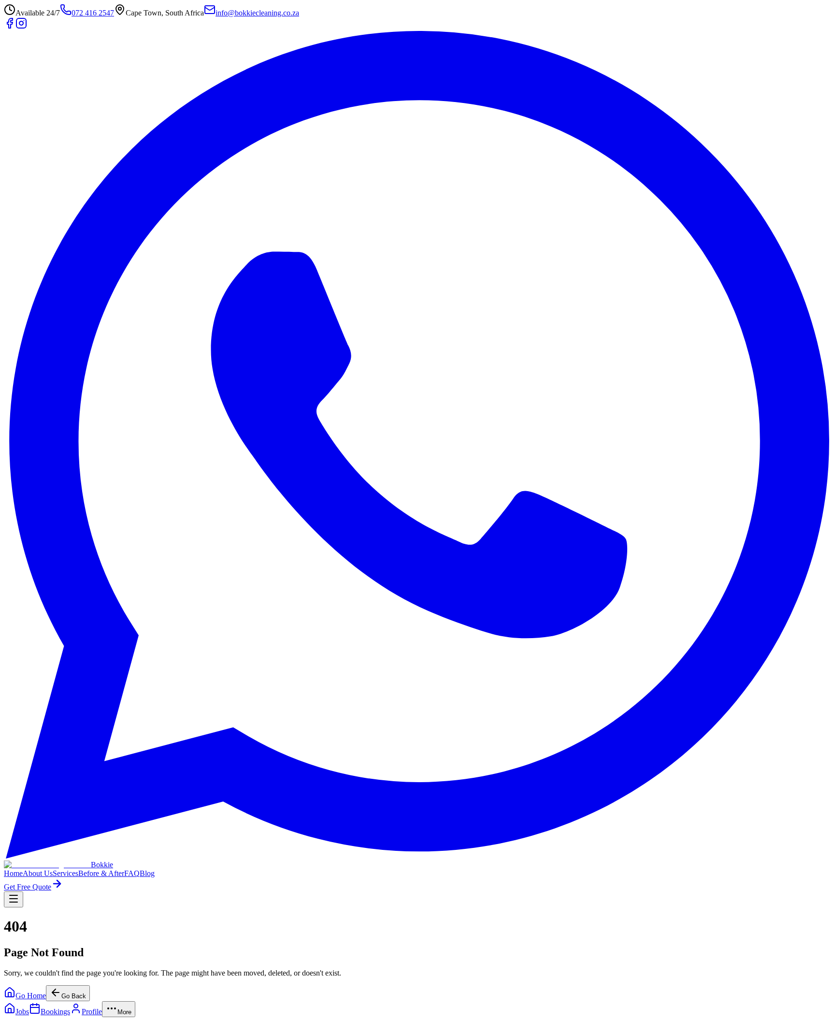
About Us (38, 873)
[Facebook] (9, 26)
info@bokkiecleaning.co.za (257, 13)
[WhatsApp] (417, 856)
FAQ (132, 873)
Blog (147, 873)
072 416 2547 (93, 13)
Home (13, 873)
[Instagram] (21, 26)
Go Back (73, 996)
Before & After (101, 873)
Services (65, 873)
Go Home (30, 996)
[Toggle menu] (13, 899)
